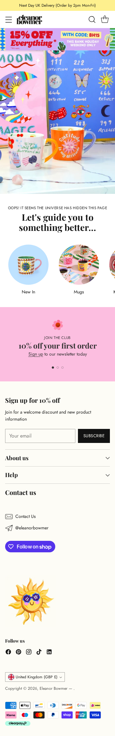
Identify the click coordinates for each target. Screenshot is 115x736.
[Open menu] (8, 19)
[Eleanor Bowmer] (29, 19)
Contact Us (25, 516)
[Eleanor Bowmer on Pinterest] (18, 653)
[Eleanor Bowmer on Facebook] (8, 653)
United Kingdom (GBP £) (36, 677)
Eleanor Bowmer (54, 688)
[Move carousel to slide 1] (53, 367)
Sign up (35, 354)
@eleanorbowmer (32, 528)
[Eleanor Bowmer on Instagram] (29, 653)
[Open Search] (91, 19)
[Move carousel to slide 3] (62, 367)
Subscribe (94, 436)
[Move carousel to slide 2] (58, 367)
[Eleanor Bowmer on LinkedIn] (49, 653)
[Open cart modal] (104, 19)
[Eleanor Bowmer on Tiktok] (39, 653)
